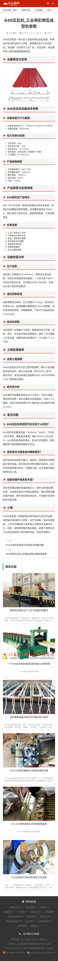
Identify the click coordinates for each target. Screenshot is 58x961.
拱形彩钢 (31, 916)
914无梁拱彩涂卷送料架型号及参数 (29, 877)
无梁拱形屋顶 (44, 921)
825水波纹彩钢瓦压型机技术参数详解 (25, 545)
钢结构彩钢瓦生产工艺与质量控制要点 (29, 610)
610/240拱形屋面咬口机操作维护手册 (29, 770)
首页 (15, 10)
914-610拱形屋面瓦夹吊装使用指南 (29, 823)
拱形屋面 (8, 912)
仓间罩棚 (49, 912)
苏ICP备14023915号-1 (15, 952)
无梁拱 (44, 907)
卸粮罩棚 (22, 926)
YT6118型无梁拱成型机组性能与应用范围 (29, 663)
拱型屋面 (45, 916)
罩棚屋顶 (35, 926)
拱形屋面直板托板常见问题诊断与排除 (29, 717)
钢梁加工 (36, 912)
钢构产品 (26, 10)
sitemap (49, 948)
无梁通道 (30, 921)
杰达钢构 (22, 912)
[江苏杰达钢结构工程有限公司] (11, 3)
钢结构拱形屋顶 (14, 921)
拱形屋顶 (31, 907)
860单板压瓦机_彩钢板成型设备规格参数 (26, 553)
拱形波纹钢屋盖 (15, 916)
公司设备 (39, 10)
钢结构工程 (16, 907)
